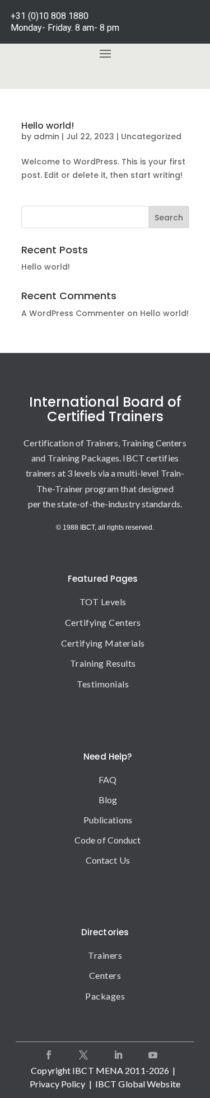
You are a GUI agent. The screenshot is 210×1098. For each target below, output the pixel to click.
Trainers (105, 955)
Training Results (103, 663)
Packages (105, 996)
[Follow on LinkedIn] (118, 1055)
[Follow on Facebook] (49, 1055)
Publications (107, 819)
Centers (105, 975)
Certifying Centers (103, 622)
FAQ (107, 779)
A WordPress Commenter (73, 313)
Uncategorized (151, 136)
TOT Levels (103, 601)
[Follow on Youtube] (153, 1055)
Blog (108, 799)
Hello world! (47, 125)
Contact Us (108, 860)
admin (46, 136)
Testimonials (103, 683)
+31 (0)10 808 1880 (49, 16)
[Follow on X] (83, 1055)
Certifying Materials (103, 643)
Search (169, 217)
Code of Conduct (107, 840)
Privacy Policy (57, 1083)
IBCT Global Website (137, 1083)
